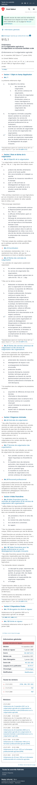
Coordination (11, 248)
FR (25, 3)
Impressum (17, 782)
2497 (14, 617)
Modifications (29, 672)
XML (25, 684)
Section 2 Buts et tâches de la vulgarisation (13, 155)
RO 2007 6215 (28, 653)
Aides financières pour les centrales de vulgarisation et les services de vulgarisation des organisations (17, 501)
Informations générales (11, 29)
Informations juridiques (7, 782)
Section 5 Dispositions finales (14, 606)
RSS (15, 779)
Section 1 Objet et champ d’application (18, 74)
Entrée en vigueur (13, 621)
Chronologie (29, 669)
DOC (32, 684)
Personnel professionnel (15, 479)
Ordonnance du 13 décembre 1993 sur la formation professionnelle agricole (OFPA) (17, 743)
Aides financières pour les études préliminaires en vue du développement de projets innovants (15, 549)
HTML (21, 684)
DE (22, 3)
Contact (4, 774)
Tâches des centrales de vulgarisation (14, 259)
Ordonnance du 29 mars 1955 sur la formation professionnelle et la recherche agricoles (18, 758)
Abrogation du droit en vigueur (18, 609)
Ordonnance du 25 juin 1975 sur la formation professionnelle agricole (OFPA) (18, 750)
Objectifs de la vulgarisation (16, 159)
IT (27, 3)
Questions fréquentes (7, 773)
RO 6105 (23, 149)
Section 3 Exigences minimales (15, 417)
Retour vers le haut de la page (11, 633)
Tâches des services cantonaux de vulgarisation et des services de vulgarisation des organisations (17, 347)
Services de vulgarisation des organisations (16, 446)
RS (4, 69)
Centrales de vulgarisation (16, 420)
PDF (29, 684)
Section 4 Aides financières (13, 496)
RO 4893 (6, 617)
